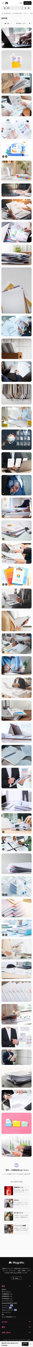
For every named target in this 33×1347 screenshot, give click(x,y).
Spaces (4, 1289)
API (3, 1314)
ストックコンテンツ (7, 1301)
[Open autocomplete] (4, 8)
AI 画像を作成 (7, 13)
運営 (3, 1327)
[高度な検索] (29, 23)
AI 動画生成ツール (7, 1296)
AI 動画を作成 (18, 13)
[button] (16, 1278)
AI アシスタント (6, 1292)
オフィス (26, 13)
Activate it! (25, 1344)
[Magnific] (16, 1263)
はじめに (5, 1322)
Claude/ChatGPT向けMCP (9, 1303)
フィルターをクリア (23, 1174)
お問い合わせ (6, 1332)
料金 (21, 3)
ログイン (27, 3)
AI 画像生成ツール (7, 1294)
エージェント (7, 1305)
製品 (3, 1286)
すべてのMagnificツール (9, 1317)
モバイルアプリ (6, 1312)
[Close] (30, 1344)
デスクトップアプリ (9, 1310)
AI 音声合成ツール (7, 1298)
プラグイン (6, 1308)
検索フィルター (22, 23)
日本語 (16, 1278)
